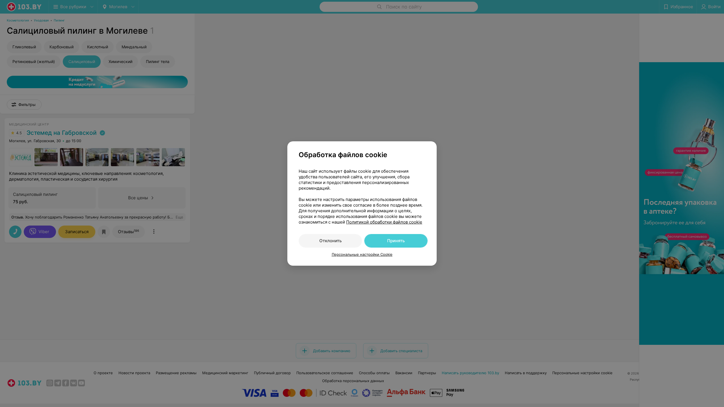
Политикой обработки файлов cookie (384, 222)
